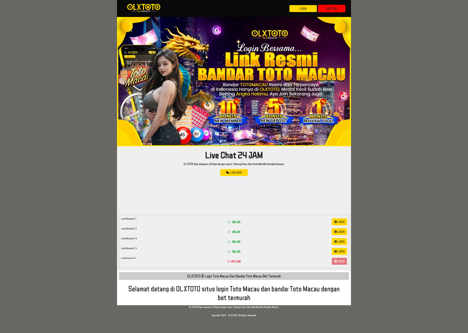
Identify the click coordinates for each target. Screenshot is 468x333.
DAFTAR (331, 8)
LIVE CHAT (235, 172)
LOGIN (303, 8)
